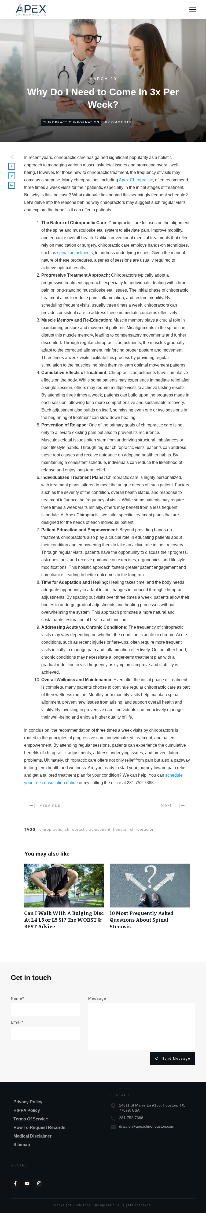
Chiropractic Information (71, 122)
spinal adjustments (75, 252)
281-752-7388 (131, 1118)
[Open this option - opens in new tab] (27, 1184)
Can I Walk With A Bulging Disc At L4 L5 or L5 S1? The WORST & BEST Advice (64, 899)
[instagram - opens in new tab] (39, 1184)
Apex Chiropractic (136, 180)
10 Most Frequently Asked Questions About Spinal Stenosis (150, 899)
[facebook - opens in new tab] (15, 1184)
